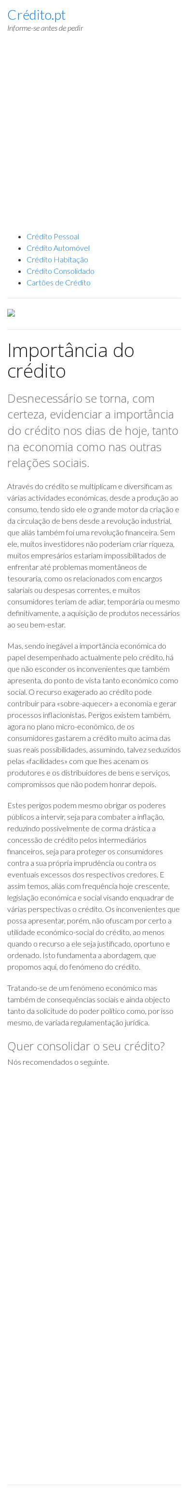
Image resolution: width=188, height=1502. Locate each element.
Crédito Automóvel (58, 247)
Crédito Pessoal (53, 236)
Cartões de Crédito (59, 282)
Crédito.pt (36, 14)
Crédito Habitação (57, 259)
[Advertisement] (94, 137)
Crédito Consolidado (60, 270)
